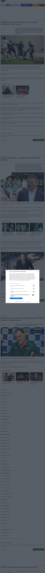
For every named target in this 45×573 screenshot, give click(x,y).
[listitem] (22, 283)
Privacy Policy (27, 301)
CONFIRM (16, 298)
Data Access (22, 301)
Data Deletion (17, 301)
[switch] (33, 285)
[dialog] (22, 286)
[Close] (38, 271)
